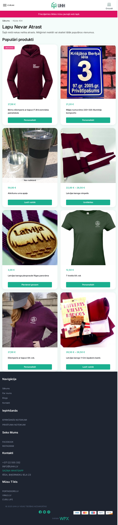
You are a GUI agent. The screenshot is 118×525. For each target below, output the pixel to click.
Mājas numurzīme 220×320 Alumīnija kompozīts (84, 111)
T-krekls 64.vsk (73, 275)
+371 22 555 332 (11, 462)
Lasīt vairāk (29, 202)
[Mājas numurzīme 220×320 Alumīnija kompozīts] (88, 72)
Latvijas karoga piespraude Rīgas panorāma (28, 275)
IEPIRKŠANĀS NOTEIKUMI (14, 420)
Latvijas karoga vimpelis (77, 193)
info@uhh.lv (10, 466)
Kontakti (6, 403)
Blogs (5, 398)
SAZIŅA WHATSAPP (12, 470)
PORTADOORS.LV (10, 491)
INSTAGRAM (8, 446)
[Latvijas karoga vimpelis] (88, 155)
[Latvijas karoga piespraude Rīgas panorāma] (29, 237)
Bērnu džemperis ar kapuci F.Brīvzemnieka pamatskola (28, 111)
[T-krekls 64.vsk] (88, 237)
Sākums (6, 21)
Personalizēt (30, 120)
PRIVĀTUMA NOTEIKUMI (14, 424)
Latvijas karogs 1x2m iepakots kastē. (83, 358)
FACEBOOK (7, 442)
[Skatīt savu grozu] (109, 5)
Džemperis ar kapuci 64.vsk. (21, 358)
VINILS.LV (6, 495)
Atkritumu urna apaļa (18, 193)
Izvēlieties (88, 202)
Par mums (7, 393)
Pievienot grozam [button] (30, 284)
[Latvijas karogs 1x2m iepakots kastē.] (88, 319)
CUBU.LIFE (7, 499)
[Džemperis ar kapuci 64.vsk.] (29, 319)
